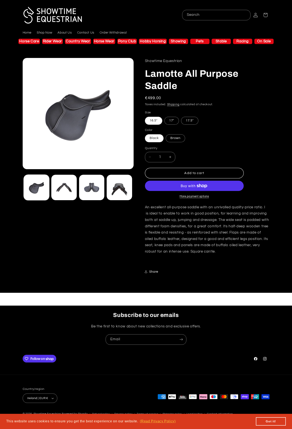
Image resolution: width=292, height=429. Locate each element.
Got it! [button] (271, 421)
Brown (175, 138)
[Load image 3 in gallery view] (92, 187)
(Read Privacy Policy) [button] (157, 421)
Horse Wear (104, 41)
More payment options (194, 196)
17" (171, 120)
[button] (265, 15)
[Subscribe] (181, 339)
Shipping (173, 104)
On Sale (264, 41)
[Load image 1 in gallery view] (36, 187)
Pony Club (127, 41)
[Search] (245, 15)
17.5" (190, 120)
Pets (200, 41)
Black (154, 138)
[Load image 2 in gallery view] (64, 187)
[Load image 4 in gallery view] (119, 187)
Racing (242, 41)
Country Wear (78, 41)
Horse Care (29, 41)
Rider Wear (52, 41)
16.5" (154, 120)
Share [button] (153, 271)
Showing (178, 41)
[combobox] (216, 15)
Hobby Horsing (153, 41)
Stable (221, 41)
